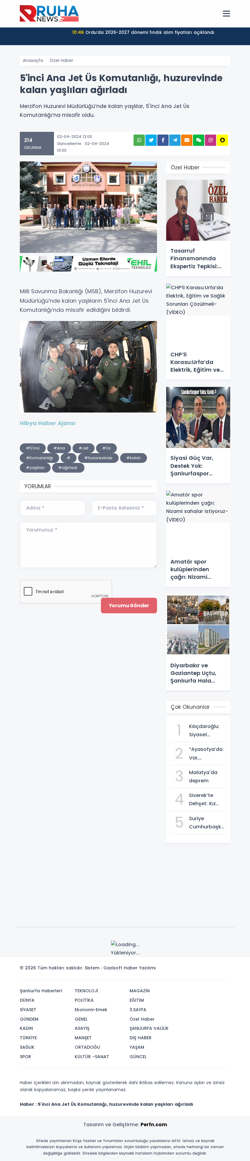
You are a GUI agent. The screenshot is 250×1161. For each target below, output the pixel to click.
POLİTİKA (84, 1000)
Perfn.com (154, 1124)
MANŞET (83, 1038)
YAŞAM (137, 1047)
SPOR (25, 1057)
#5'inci (33, 448)
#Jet (83, 448)
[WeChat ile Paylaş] (198, 140)
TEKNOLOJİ (86, 991)
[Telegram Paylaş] (174, 140)
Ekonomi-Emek (91, 1010)
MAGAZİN (140, 991)
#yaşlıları (35, 468)
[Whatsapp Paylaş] (139, 140)
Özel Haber (61, 60)
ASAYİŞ (82, 1028)
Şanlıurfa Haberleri (41, 991)
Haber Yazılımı (140, 968)
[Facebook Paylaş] (163, 140)
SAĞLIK (27, 1047)
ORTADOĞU (87, 1047)
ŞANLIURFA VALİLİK (149, 1028)
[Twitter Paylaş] (151, 140)
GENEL (81, 1019)
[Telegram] (223, 969)
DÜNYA (27, 1000)
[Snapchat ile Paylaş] (222, 140)
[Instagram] (205, 969)
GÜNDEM (29, 1019)
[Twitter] (186, 969)
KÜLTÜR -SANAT (92, 1057)
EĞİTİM (137, 1000)
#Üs (106, 448)
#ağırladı (68, 468)
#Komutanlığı (39, 458)
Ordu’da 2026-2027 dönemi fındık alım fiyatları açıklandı (143, 32)
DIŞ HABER (141, 1038)
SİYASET (28, 1010)
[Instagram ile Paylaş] (210, 140)
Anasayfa (33, 60)
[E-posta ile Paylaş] (186, 140)
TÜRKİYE (28, 1038)
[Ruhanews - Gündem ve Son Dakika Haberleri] (50, 13)
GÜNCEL (138, 1057)
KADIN (26, 1028)
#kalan (133, 458)
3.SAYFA (138, 1010)
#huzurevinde (98, 458)
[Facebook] (196, 969)
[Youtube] (214, 969)
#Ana (59, 448)
